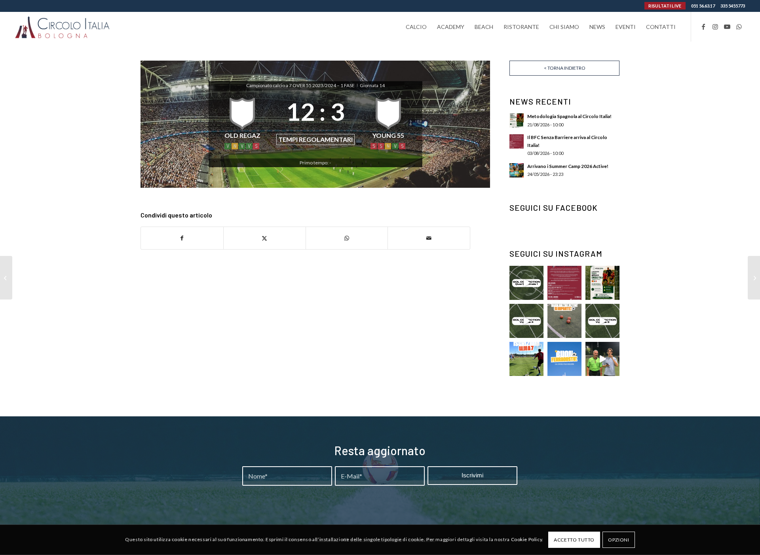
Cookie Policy (526, 540)
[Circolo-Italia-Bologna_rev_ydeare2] (62, 27)
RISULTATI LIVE (664, 5)
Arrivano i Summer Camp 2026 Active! (567, 166)
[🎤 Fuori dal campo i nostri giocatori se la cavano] (602, 359)
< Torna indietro (564, 68)
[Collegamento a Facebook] (703, 26)
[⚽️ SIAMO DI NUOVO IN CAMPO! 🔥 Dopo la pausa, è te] (564, 321)
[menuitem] (416, 27)
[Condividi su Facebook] (182, 238)
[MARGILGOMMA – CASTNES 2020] (6, 277)
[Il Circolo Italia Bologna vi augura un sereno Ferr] (564, 359)
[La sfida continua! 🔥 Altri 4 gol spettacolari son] (602, 321)
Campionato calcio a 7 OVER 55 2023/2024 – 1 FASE (300, 85)
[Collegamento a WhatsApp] (739, 26)
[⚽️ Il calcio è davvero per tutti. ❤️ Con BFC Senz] (564, 283)
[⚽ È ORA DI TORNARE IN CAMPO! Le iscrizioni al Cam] (526, 359)
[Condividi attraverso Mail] (429, 238)
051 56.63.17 (703, 5)
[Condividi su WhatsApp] (347, 238)
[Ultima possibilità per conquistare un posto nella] (526, 321)
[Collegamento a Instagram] (715, 26)
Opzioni (618, 540)
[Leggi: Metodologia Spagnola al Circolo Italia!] (516, 120)
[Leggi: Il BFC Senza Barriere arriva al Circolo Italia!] (516, 141)
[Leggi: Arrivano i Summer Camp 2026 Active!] (516, 170)
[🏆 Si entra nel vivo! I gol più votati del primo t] (526, 283)
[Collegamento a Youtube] (727, 26)
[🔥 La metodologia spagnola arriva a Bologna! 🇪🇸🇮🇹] (602, 283)
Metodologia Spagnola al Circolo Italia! (569, 116)
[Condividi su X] (265, 238)
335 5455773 (732, 5)
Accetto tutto (574, 540)
